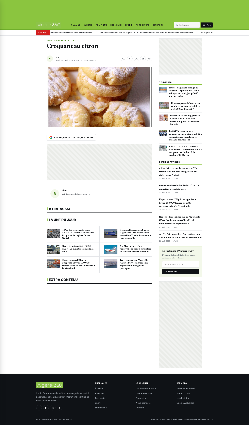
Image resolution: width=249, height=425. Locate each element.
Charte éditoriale (144, 393)
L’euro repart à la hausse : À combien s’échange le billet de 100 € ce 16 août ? (185, 106)
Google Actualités (185, 403)
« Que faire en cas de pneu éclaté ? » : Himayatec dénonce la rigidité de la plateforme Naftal (178, 171)
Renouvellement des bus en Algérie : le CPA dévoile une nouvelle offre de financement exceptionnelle (135, 32)
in (59, 407)
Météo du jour (183, 393)
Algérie (88, 25)
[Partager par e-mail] (149, 58)
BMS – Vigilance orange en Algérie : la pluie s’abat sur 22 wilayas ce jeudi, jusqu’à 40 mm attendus (185, 92)
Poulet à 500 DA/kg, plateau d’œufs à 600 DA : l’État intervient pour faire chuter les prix (185, 120)
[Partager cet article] (123, 58)
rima (57, 57)
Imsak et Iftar (183, 398)
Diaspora (158, 25)
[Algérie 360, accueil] (48, 24)
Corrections (142, 398)
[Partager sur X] (136, 58)
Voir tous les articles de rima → (76, 193)
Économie (116, 25)
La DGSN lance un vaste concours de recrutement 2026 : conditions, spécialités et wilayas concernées (185, 135)
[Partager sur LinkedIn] (143, 58)
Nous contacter (143, 403)
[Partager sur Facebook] (130, 58)
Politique (101, 25)
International (101, 407)
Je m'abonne (171, 271)
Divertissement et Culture (61, 40)
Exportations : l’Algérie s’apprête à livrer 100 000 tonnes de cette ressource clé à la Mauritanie (177, 203)
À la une (75, 25)
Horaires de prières (186, 388)
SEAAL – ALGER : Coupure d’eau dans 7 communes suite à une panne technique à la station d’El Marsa (185, 151)
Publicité (140, 407)
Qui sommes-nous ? (146, 388)
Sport (128, 25)
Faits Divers (143, 25)
